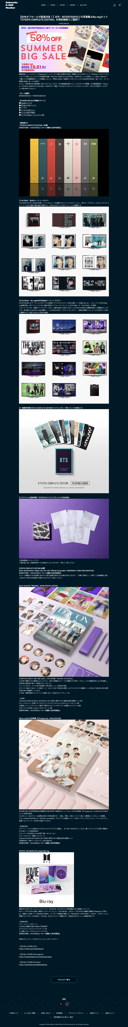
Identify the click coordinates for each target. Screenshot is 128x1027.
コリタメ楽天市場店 (28, 113)
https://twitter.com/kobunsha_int (31, 949)
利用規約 (59, 1013)
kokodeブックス (26, 103)
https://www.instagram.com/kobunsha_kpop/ (35, 957)
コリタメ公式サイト (28, 110)
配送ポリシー (95, 1013)
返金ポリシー (110, 1013)
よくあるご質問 (29, 1013)
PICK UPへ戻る (64, 980)
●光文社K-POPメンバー (28, 105)
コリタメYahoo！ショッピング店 (32, 115)
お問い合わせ (46, 1013)
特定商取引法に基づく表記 (63, 1017)
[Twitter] (61, 1004)
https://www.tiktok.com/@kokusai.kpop (33, 965)
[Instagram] (67, 1004)
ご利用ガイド (13, 1013)
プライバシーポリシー (76, 1013)
